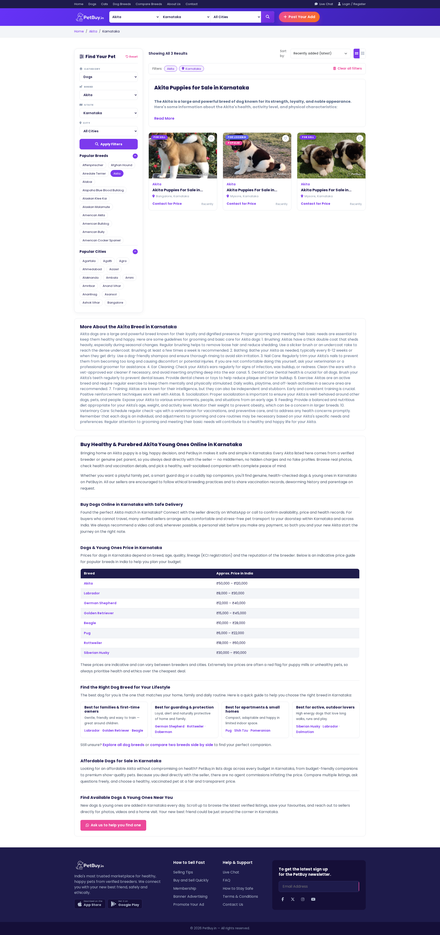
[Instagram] (303, 899)
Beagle (90, 623)
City (86, 123)
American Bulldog (95, 224)
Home (78, 4)
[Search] (267, 17)
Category (92, 69)
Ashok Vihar (91, 302)
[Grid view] (357, 53)
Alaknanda (90, 278)
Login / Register (353, 4)
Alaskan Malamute (96, 207)
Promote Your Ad (188, 904)
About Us (174, 4)
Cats (104, 4)
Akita (93, 31)
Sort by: (283, 53)
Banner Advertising (190, 896)
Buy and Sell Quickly (191, 880)
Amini (129, 278)
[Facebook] (282, 899)
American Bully (93, 232)
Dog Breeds (122, 4)
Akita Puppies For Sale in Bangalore (176, 190)
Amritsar (88, 286)
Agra (122, 261)
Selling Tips (183, 872)
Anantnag (89, 294)
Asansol (111, 294)
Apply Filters (111, 144)
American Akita (93, 215)
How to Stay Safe (238, 888)
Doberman (163, 732)
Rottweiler (93, 643)
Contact (192, 4)
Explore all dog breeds (123, 744)
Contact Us (233, 904)
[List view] (363, 53)
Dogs (92, 4)
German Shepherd (100, 603)
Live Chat (326, 4)
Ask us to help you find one (116, 825)
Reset (133, 57)
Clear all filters (349, 68)
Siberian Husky (96, 652)
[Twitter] (293, 899)
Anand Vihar (112, 286)
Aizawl (114, 269)
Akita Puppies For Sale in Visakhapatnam (250, 190)
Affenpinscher (92, 165)
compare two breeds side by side (181, 744)
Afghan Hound (121, 165)
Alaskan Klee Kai (94, 198)
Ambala (112, 278)
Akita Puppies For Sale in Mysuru (325, 190)
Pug (87, 633)
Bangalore (115, 302)
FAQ (226, 880)
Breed (88, 87)
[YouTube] (313, 899)
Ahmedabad (92, 269)
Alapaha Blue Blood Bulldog (103, 190)
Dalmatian (305, 732)
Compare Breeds (149, 4)
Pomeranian (260, 730)
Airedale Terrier (94, 173)
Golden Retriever (99, 613)
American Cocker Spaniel (101, 240)
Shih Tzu (241, 730)
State (89, 105)
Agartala (89, 261)
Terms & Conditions (240, 896)
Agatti (107, 261)
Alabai (87, 182)
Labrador (92, 593)
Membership (184, 888)
